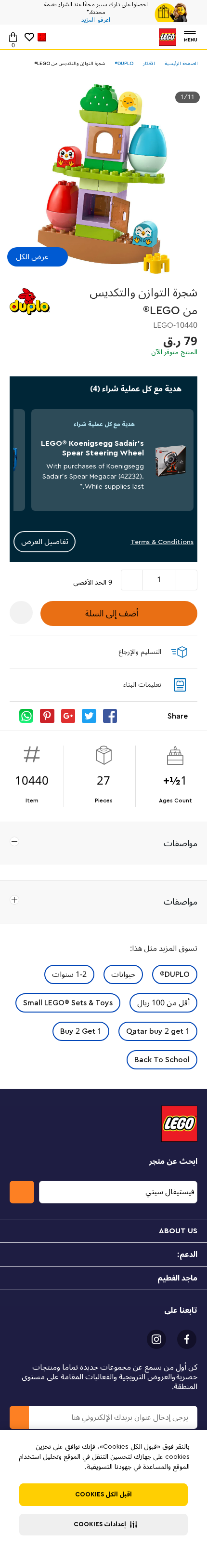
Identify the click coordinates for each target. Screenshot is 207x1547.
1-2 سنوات (69, 974)
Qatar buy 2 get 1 (158, 1031)
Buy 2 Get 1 (81, 1031)
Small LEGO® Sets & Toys (68, 1003)
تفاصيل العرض (44, 541)
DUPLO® (175, 974)
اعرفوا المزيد (95, 20)
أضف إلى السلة (111, 613)
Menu (190, 39)
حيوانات (123, 974)
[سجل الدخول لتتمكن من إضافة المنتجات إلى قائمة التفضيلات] (21, 612)
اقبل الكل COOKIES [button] (103, 1494)
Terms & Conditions (162, 542)
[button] (103, 1524)
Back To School (162, 1060)
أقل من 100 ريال (163, 1003)
